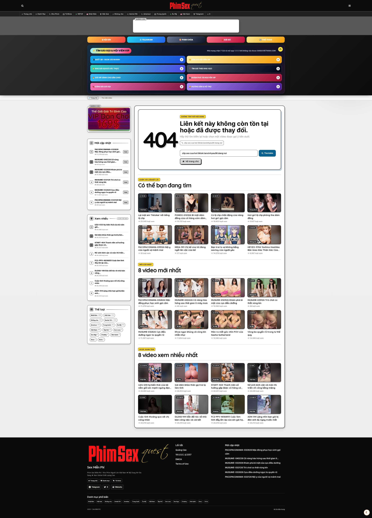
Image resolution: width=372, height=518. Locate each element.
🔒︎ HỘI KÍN (106, 40)
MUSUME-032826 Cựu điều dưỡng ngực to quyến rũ (251, 472)
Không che (119, 14)
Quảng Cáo (181, 450)
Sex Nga (94, 335)
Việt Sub (105, 14)
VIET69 (80, 14)
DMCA (179, 459)
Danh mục (106, 481)
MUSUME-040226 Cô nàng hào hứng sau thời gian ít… (252, 458)
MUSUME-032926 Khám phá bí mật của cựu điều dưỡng (252, 463)
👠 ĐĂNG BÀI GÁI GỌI (101, 86)
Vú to (101, 339)
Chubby (104, 335)
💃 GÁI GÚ (226, 40)
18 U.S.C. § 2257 (183, 454)
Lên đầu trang (280, 509)
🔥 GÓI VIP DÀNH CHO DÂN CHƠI (106, 77)
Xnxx (93, 339)
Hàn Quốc (115, 335)
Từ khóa (118, 481)
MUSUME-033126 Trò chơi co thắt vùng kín (246, 467)
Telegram (200, 14)
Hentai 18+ (133, 14)
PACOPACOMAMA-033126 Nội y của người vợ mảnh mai (253, 477)
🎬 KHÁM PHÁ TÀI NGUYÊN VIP (202, 77)
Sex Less (118, 330)
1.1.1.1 (237, 51)
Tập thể (107, 330)
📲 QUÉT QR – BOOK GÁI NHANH (106, 59)
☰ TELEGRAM (146, 40)
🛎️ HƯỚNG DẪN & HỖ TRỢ (200, 86)
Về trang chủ (192, 161)
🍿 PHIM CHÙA (186, 40)
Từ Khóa (68, 14)
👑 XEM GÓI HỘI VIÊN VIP (199, 59)
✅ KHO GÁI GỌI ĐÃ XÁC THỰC (105, 68)
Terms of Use (182, 463)
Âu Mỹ (174, 14)
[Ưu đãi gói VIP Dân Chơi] (109, 119)
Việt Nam (186, 14)
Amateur (147, 14)
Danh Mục (41, 14)
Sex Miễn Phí (95, 467)
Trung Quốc (161, 14)
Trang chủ (28, 14)
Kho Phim (55, 14)
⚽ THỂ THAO (265, 40)
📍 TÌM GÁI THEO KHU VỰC (200, 68)
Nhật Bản (92, 14)
